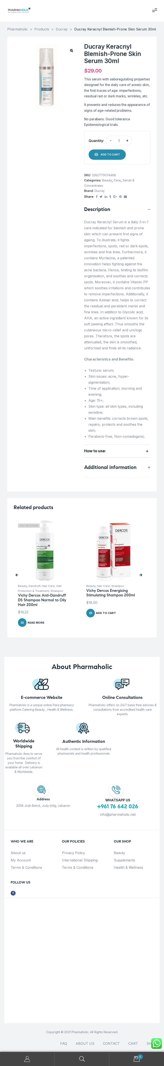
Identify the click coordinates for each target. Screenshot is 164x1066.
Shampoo (57, 591)
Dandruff (34, 586)
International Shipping (80, 860)
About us (18, 853)
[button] (72, 50)
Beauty (107, 180)
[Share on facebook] (97, 197)
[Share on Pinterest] (120, 197)
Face (117, 180)
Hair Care (48, 586)
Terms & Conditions (26, 867)
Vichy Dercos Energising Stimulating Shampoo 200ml (110, 593)
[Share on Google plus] (115, 197)
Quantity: (96, 141)
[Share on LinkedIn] (106, 197)
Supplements (124, 860)
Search (82, 1059)
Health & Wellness (128, 867)
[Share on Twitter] (101, 197)
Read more (36, 622)
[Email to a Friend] (125, 197)
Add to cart (110, 154)
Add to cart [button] (106, 613)
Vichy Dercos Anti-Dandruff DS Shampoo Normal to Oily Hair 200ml (42, 600)
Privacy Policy (73, 853)
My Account (21, 860)
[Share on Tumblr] (110, 197)
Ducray (100, 191)
